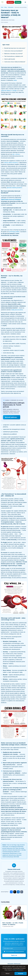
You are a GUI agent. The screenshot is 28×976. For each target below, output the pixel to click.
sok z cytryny (16, 154)
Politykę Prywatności (19, 951)
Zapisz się (14, 955)
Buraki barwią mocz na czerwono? (14, 48)
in (18, 892)
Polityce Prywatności (18, 970)
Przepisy (18, 2)
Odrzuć (7, 973)
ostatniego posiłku (14, 231)
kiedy (15, 80)
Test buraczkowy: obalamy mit (13, 56)
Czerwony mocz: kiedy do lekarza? (14, 61)
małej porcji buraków (17, 309)
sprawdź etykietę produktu (14, 187)
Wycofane (10, 2)
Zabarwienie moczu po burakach (11, 199)
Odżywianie (10, 7)
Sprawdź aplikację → (11, 417)
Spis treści (6, 44)
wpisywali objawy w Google (9, 90)
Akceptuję (20, 973)
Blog (5, 7)
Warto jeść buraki (9, 59)
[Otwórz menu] (25, 2)
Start (2, 7)
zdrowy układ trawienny (11, 162)
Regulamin (12, 951)
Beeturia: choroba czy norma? (13, 53)
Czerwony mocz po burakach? (13, 51)
